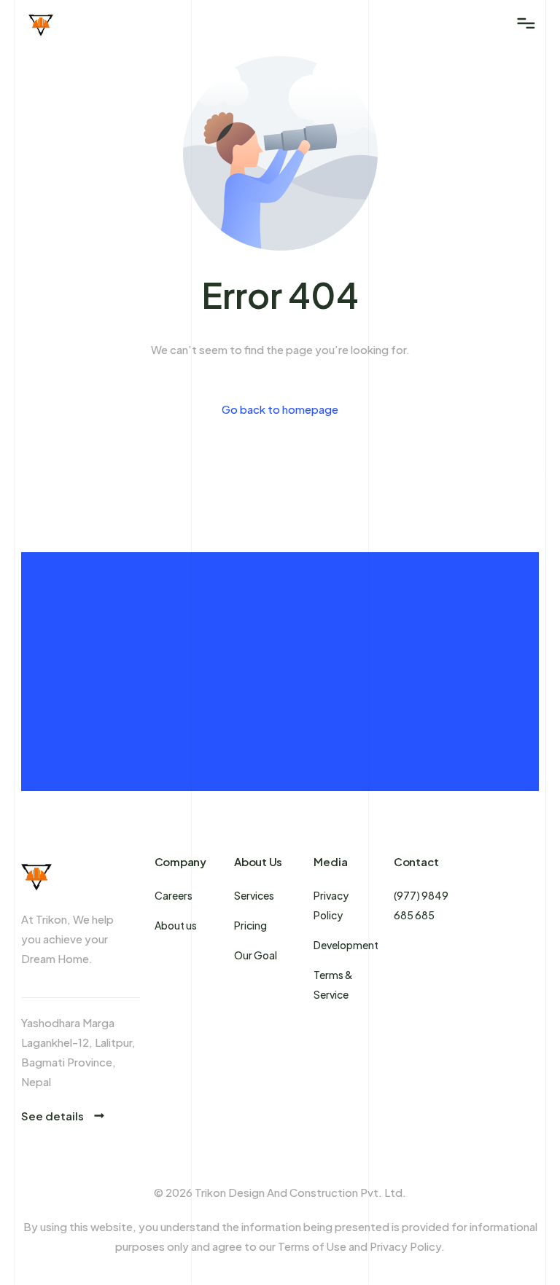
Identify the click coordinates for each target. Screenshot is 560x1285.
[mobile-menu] (516, 23)
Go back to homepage (280, 409)
